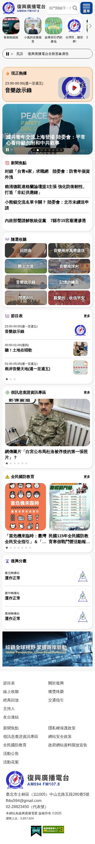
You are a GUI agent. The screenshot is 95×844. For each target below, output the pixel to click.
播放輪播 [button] (12, 149)
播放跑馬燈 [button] (12, 54)
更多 (87, 316)
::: (47, 48)
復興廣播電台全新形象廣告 (34, 54)
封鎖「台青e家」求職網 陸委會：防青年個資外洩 (47, 174)
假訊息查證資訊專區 (28, 392)
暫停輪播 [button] (7, 149)
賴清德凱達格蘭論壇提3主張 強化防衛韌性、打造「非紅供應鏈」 (46, 189)
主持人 (9, 708)
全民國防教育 (22, 477)
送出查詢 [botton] (75, 8)
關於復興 (56, 683)
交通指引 (56, 700)
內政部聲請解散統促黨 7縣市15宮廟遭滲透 (45, 220)
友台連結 (11, 717)
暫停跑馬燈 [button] (7, 54)
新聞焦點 (19, 163)
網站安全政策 (60, 736)
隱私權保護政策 (62, 728)
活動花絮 (11, 762)
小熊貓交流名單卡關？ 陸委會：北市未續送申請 (47, 205)
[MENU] (86, 8)
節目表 (17, 316)
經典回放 (11, 700)
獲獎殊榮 (56, 691)
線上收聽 (11, 691)
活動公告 (11, 753)
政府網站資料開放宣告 (67, 745)
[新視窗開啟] (36, 831)
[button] (34, 150)
